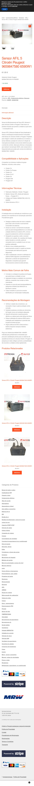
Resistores (5, 579)
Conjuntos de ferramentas (9, 646)
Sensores (21, 17)
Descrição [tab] (5, 108)
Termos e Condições (7, 741)
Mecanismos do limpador (8, 557)
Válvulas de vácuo (7, 636)
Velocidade (5, 617)
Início (3, 17)
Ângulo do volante (7, 592)
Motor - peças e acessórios (9, 654)
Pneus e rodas (6, 660)
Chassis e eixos (6, 495)
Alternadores (5, 503)
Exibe (3, 549)
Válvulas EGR (5, 638)
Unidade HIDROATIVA (7, 630)
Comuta (4, 536)
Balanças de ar (6, 511)
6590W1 (9, 100)
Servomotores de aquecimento (10, 619)
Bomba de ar (5, 517)
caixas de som (6, 522)
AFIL (26, 17)
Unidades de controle (7, 633)
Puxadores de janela (7, 576)
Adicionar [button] (17, 387)
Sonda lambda (6, 625)
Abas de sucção (6, 501)
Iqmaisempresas (7, 777)
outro (3, 568)
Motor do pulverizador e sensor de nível (12, 563)
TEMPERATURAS (6, 614)
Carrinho (26, 782)
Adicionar (6, 89)
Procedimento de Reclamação (10, 735)
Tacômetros (5, 627)
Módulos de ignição (7, 560)
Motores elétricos (6, 565)
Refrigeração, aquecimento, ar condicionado (14, 665)
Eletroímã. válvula (6, 546)
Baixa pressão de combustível (10, 595)
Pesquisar (17, 783)
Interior (4, 652)
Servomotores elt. (6, 622)
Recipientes (5, 663)
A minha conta (5, 783)
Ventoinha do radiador (8, 644)
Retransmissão (6, 582)
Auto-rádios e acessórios (8, 509)
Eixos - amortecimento (8, 603)
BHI (3, 514)
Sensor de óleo (6, 611)
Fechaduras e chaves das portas (10, 552)
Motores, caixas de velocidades (10, 657)
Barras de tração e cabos (8, 490)
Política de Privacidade (8, 729)
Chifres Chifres (6, 530)
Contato (4, 732)
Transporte (5, 745)
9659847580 (15, 100)
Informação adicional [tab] (8, 112)
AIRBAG (4, 590)
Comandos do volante (8, 533)
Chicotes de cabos (7, 528)
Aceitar (4, 9)
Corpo (3, 649)
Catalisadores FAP (7, 493)
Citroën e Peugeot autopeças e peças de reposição (16, 726)
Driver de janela (6, 544)
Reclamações (6, 738)
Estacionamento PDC (7, 606)
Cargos (4, 600)
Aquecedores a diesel (8, 506)
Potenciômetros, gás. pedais (9, 573)
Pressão (4, 609)
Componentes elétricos (12, 17)
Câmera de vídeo (6, 598)
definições (14, 6)
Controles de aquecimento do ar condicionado (14, 541)
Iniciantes (4, 555)
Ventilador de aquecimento (9, 641)
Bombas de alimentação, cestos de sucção (13, 519)
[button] (30, 26)
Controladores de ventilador (9, 538)
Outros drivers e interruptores (10, 571)
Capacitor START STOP (8, 525)
